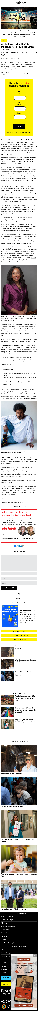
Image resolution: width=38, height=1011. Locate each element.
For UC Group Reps (7, 920)
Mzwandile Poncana (9, 59)
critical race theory (18, 329)
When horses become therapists (25, 660)
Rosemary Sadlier (6, 253)
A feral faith (19, 648)
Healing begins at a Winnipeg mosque (13, 909)
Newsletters (4, 963)
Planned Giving (5, 953)
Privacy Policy (5, 930)
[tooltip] (15, 546)
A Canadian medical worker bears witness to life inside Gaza (19, 875)
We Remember (5, 956)
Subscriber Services (7, 916)
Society (19, 598)
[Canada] (5, 1003)
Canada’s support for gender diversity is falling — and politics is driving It (25, 710)
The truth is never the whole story (24, 673)
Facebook (4, 966)
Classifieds (4, 933)
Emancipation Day (23, 148)
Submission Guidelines (8, 926)
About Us (4, 936)
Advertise (4, 923)
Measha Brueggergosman (8, 243)
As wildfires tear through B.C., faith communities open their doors (25, 698)
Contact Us (4, 939)
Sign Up (19, 126)
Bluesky (3, 973)
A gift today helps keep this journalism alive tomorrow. (9, 528)
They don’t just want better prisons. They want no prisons (25, 721)
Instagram (4, 969)
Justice (4, 40)
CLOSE (34, 955)
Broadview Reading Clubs (9, 943)
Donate (3, 949)
